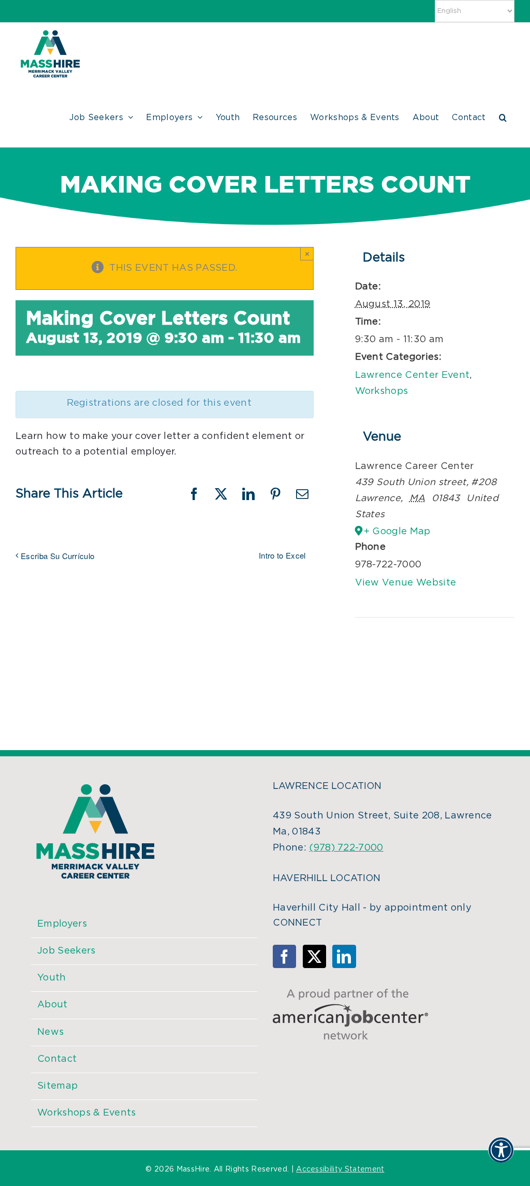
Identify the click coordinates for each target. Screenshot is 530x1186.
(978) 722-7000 (346, 848)
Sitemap (57, 1086)
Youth (51, 978)
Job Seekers (66, 951)
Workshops (381, 391)
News (50, 1032)
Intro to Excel (282, 555)
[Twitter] (314, 956)
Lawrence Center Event (412, 375)
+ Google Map (397, 531)
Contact (57, 1059)
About (52, 1004)
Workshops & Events (86, 1113)
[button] (503, 116)
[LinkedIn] (344, 956)
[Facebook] (284, 956)
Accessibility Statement (340, 1169)
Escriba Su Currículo (57, 555)
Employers (62, 924)
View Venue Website (406, 583)
